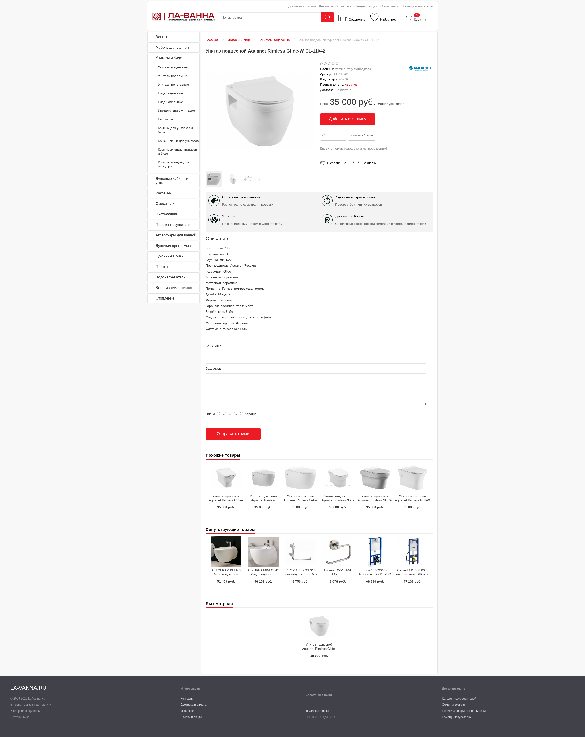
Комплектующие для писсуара (173, 164)
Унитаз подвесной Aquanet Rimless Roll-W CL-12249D (412, 500)
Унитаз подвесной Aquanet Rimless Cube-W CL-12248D (226, 500)
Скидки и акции (365, 6)
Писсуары (165, 119)
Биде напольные (170, 102)
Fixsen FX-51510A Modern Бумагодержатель (337, 574)
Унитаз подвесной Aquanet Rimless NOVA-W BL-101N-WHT (375, 500)
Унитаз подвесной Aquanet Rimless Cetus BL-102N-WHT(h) (300, 500)
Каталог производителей (459, 698)
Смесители (165, 204)
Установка (343, 6)
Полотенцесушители (173, 225)
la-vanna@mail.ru (317, 711)
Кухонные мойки (169, 256)
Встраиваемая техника (175, 288)
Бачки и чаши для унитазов (178, 141)
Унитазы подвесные (173, 67)
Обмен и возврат (453, 704)
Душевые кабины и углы (172, 181)
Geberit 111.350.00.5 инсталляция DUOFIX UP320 (412, 574)
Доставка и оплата (302, 6)
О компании (389, 6)
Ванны (161, 37)
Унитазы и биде (169, 58)
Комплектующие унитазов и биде (177, 151)
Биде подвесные (170, 93)
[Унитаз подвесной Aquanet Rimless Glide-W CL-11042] (215, 186)
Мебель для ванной (172, 47)
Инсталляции (167, 214)
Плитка (162, 267)
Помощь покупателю (417, 6)
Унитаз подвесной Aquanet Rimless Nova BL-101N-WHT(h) (337, 500)
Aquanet (351, 84)
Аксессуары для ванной (176, 235)
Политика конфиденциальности (464, 711)
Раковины (164, 193)
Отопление (165, 298)
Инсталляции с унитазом (176, 110)
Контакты (326, 6)
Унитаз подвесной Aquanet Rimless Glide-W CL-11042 (319, 649)
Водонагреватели (171, 277)
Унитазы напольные (173, 76)
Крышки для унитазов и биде (175, 130)
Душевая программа (173, 246)
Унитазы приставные (173, 84)
